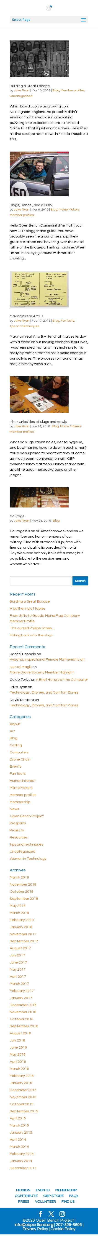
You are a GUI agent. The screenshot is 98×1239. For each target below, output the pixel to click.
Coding (16, 745)
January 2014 (21, 1161)
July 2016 (17, 1040)
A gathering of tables (28, 608)
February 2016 (22, 1076)
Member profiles (73, 90)
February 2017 (22, 991)
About (15, 724)
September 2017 (24, 941)
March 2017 (19, 983)
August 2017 (20, 948)
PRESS (23, 1201)
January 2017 (21, 998)
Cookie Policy (63, 1229)
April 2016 (18, 1061)
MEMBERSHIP (66, 1190)
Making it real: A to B (26, 316)
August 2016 (20, 1033)
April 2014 (18, 1139)
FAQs (73, 1196)
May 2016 (18, 1054)
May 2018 (18, 906)
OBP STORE (53, 1196)
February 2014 (22, 1154)
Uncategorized (21, 96)
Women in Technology (28, 858)
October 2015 (21, 1104)
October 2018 (21, 891)
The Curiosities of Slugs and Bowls (38, 422)
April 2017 (18, 976)
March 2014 (19, 1146)
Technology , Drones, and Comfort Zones (44, 692)
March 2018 (19, 913)
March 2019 (19, 877)
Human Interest (23, 780)
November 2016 (23, 1012)
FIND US (68, 1201)
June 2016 (18, 1047)
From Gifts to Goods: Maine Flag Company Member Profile (45, 618)
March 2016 (19, 1069)
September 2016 (24, 1026)
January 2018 (21, 927)
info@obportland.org (34, 1225)
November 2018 (23, 884)
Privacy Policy (35, 1229)
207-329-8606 (69, 1225)
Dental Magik (21, 667)
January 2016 (21, 1083)
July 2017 (17, 955)
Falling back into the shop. (31, 635)
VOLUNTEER (45, 1201)
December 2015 (23, 1090)
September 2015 (24, 1111)
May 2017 (18, 969)
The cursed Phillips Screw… (32, 628)
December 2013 (23, 1168)
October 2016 (21, 1019)
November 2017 (23, 934)
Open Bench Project (27, 816)
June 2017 (18, 962)
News (14, 809)
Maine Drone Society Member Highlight (42, 672)
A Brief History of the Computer (62, 679)
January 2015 (21, 1132)
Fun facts (67, 320)
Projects (17, 830)
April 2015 (18, 1118)
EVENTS (43, 1190)
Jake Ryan (22, 90)
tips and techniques (24, 326)
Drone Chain (20, 759)
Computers (19, 752)
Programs (18, 823)
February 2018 (22, 920)
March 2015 (19, 1125)
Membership (20, 802)
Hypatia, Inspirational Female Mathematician (47, 659)
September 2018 (24, 898)
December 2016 (23, 1005)
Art (12, 731)
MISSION (23, 1190)
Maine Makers (69, 209)
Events (15, 766)
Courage (17, 516)
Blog (55, 90)
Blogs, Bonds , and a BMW (31, 205)
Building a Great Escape (30, 86)
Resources (19, 837)
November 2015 (23, 1097)
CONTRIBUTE (26, 1196)
